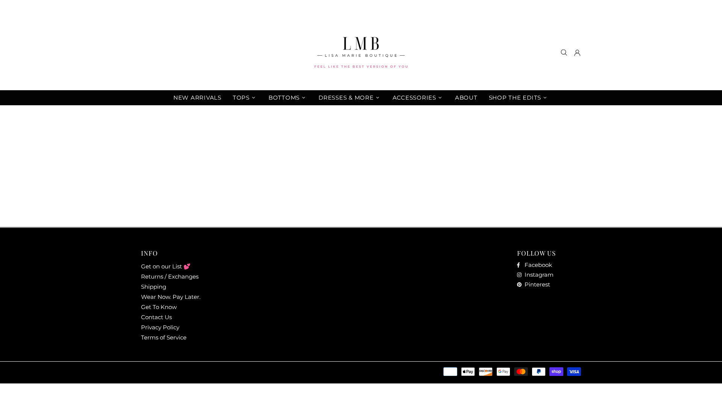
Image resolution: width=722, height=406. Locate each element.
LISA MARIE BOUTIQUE (361, 52)
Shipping (153, 286)
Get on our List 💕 (166, 266)
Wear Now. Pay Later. (170, 296)
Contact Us (156, 317)
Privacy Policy (160, 327)
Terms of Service (164, 337)
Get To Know (159, 307)
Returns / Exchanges (170, 276)
